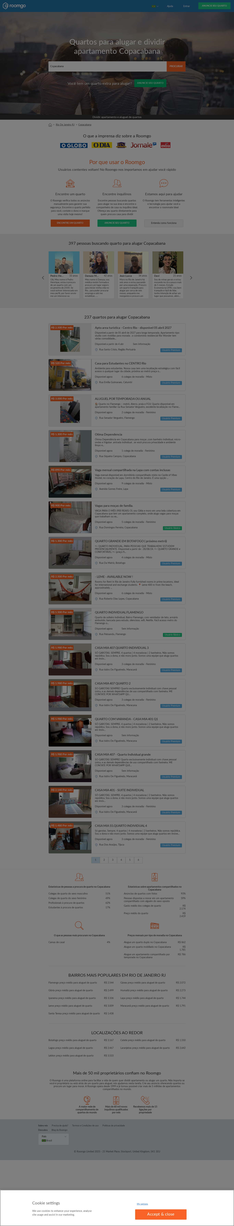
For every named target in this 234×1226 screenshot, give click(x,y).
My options (142, 1204)
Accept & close (160, 1214)
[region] (117, 1208)
